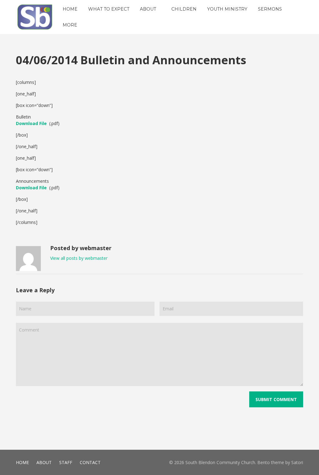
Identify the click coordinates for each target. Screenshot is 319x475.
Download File (31, 123)
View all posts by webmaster (78, 258)
